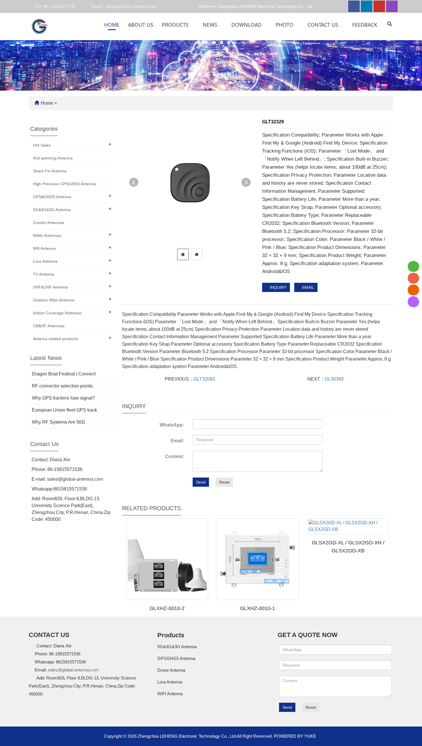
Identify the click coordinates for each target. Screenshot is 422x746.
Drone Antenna (171, 670)
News (211, 24)
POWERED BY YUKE (295, 736)
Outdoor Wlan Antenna (53, 300)
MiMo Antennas (47, 235)
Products (176, 24)
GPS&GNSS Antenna (52, 196)
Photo (285, 24)
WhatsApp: (172, 424)
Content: (174, 456)
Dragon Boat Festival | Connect (64, 373)
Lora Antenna (45, 261)
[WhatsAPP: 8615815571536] (413, 266)
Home (111, 24)
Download (247, 24)
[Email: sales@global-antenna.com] (413, 290)
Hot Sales (42, 145)
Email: (177, 440)
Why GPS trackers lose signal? (63, 398)
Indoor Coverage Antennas (57, 313)
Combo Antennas (48, 222)
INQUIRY (278, 287)
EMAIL (307, 287)
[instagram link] (392, 6)
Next (246, 182)
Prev (133, 182)
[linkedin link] (366, 6)
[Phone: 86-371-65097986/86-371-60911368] (413, 278)
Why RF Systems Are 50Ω (58, 422)
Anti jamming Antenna (53, 158)
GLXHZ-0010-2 (167, 608)
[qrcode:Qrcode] (413, 301)
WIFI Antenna (170, 693)
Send (201, 482)
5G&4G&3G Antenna (52, 209)
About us (140, 24)
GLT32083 (204, 379)
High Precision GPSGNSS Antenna (64, 184)
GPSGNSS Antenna (176, 658)
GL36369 (334, 379)
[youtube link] (379, 6)
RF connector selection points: (63, 385)
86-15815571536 (59, 6)
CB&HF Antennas (49, 326)
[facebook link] (354, 6)
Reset (224, 482)
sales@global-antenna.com (130, 6)
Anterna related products (55, 338)
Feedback (364, 24)
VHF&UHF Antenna (50, 287)
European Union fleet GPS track (64, 410)
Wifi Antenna (44, 248)
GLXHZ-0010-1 (257, 608)
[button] (192, 24)
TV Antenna (43, 274)
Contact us (323, 24)
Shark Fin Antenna (50, 171)
